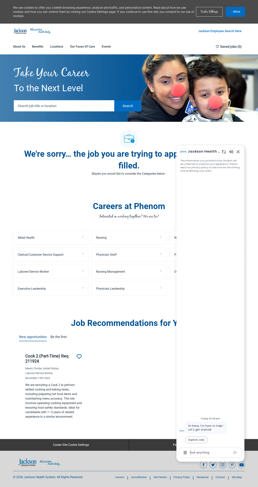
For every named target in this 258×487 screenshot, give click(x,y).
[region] (210, 301)
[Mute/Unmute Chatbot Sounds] (231, 151)
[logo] (39, 462)
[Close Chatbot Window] (238, 151)
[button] (209, 12)
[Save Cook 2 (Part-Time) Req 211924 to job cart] (79, 356)
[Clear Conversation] (224, 151)
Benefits (37, 46)
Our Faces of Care (82, 46)
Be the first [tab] (58, 337)
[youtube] (241, 465)
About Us (19, 46)
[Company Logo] (32, 30)
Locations (56, 46)
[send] (235, 452)
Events (106, 46)
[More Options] (185, 452)
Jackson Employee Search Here (220, 31)
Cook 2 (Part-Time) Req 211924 (47, 359)
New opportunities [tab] (33, 337)
